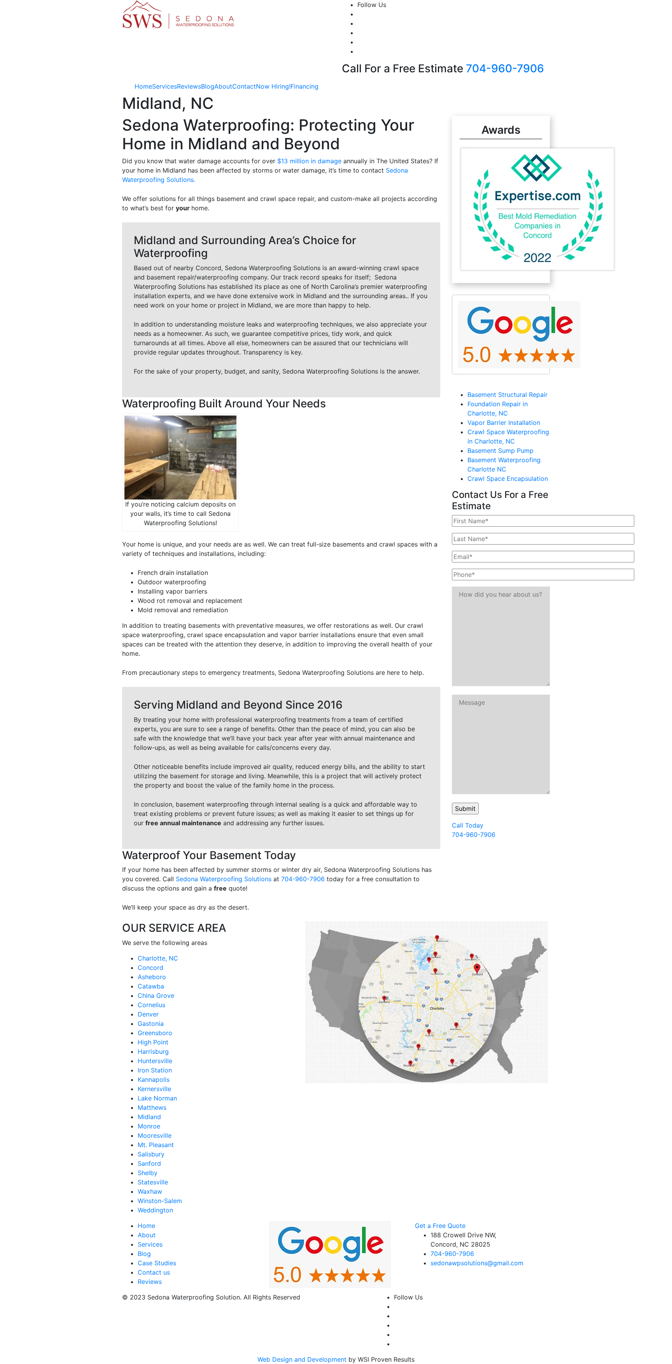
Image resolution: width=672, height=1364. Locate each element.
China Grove (156, 995)
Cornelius (151, 1005)
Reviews (189, 86)
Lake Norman (157, 1098)
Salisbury (151, 1154)
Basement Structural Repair (507, 394)
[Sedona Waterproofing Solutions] (179, 14)
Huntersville (155, 1061)
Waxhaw (150, 1191)
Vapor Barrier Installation (503, 422)
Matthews (152, 1107)
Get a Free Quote (440, 1226)
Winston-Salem (160, 1201)
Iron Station (155, 1070)
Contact (244, 86)
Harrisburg (153, 1051)
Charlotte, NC (158, 958)
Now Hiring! (273, 86)
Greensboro (155, 1033)
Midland (149, 1117)
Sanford (149, 1163)
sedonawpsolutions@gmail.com (476, 1263)
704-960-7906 (505, 68)
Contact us (154, 1272)
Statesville (153, 1182)
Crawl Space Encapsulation (507, 478)
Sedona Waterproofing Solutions (223, 879)
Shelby (148, 1173)
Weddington (155, 1210)
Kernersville (154, 1089)
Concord (150, 967)
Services (164, 86)
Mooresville (155, 1135)
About (223, 86)
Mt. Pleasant (156, 1145)
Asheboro (152, 977)
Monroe (149, 1126)
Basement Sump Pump (500, 450)
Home (143, 86)
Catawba (151, 986)
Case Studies (157, 1263)
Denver (148, 1014)
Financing (304, 86)
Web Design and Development (301, 1359)
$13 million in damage (309, 161)
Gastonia (151, 1023)
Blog (207, 86)
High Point (153, 1042)
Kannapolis (154, 1079)
